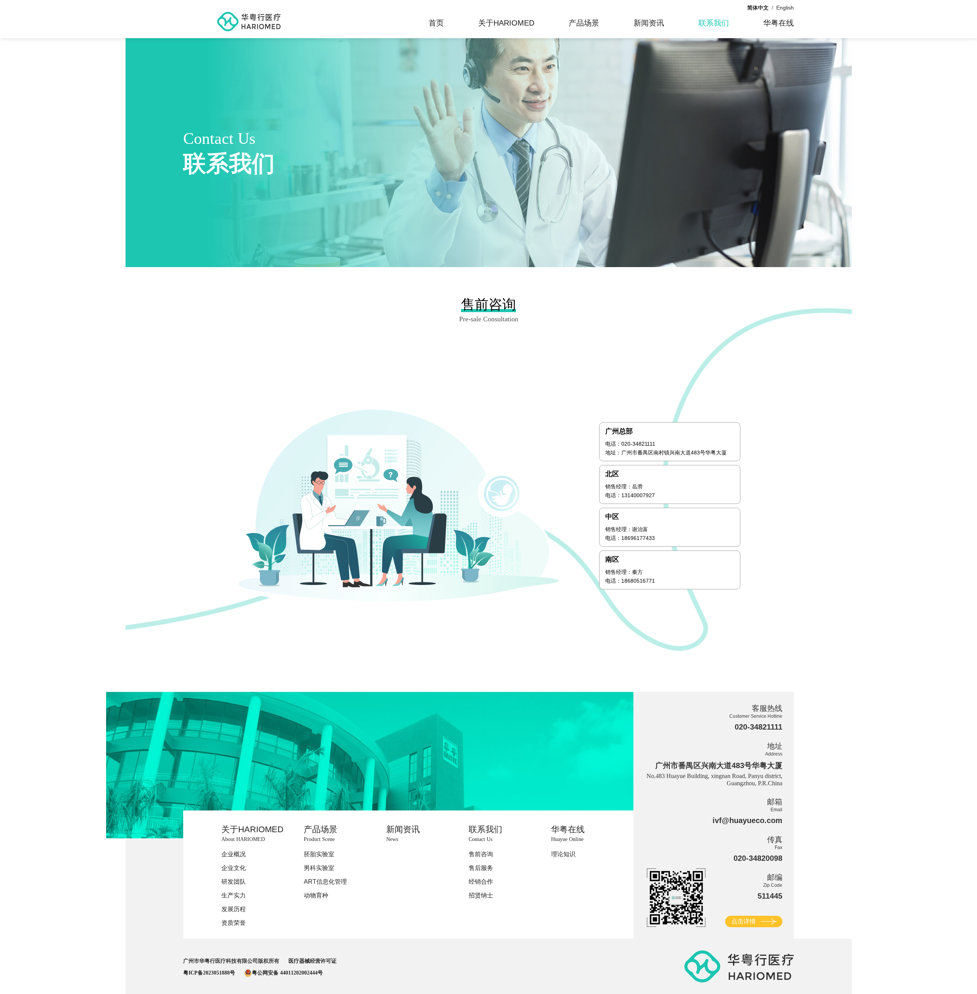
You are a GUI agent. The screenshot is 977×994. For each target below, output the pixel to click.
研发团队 (233, 881)
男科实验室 (319, 868)
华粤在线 (778, 23)
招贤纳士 (481, 895)
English (785, 8)
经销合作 (481, 881)
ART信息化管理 (325, 881)
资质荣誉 (233, 923)
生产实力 (233, 895)
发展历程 (233, 909)
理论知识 (563, 854)
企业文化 (233, 868)
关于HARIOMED (506, 23)
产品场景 (584, 23)
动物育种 (316, 895)
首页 (436, 23)
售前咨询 (481, 854)
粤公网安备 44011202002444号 (287, 973)
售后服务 (481, 868)
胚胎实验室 (319, 854)
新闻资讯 (649, 23)
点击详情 (743, 921)
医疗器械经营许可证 (313, 961)
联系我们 (713, 23)
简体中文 (758, 8)
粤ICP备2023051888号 (209, 973)
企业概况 (233, 854)
